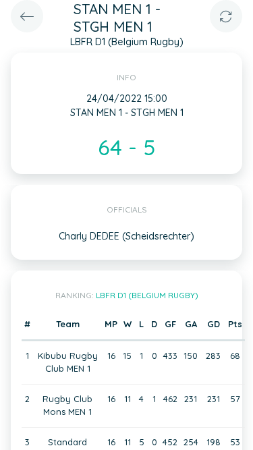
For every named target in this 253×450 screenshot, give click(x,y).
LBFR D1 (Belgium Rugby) (147, 295)
